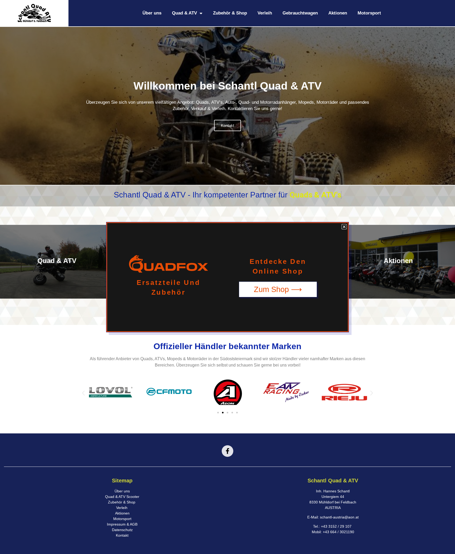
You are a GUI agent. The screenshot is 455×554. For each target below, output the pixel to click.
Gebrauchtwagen (300, 13)
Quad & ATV (184, 13)
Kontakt (227, 125)
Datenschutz (122, 530)
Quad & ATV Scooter (122, 496)
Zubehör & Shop (230, 13)
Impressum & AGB (122, 524)
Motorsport (369, 13)
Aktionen (337, 13)
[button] (83, 393)
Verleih (265, 13)
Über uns (151, 13)
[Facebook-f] (227, 451)
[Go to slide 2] (223, 412)
